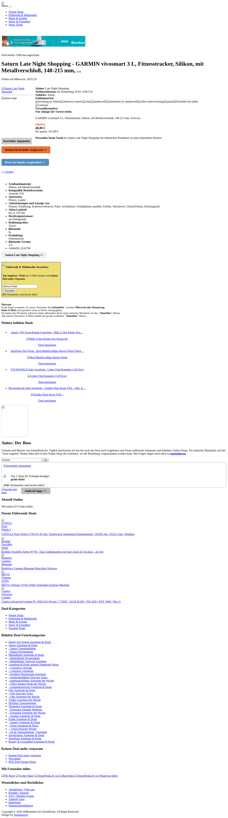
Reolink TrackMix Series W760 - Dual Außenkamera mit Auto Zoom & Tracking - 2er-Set (52, 551)
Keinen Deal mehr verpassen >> (26, 150)
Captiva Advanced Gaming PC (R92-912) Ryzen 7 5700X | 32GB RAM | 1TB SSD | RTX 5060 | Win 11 (61, 601)
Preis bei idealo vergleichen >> (25, 162)
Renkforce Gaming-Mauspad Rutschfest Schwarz (29, 568)
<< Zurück (7, 171)
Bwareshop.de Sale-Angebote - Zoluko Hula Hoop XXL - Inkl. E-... (47, 388)
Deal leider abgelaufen (16, 141)
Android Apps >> (36, 491)
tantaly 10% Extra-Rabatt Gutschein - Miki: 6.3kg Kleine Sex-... (47, 332)
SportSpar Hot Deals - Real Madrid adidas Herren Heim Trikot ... (47, 351)
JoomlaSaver (21, 814)
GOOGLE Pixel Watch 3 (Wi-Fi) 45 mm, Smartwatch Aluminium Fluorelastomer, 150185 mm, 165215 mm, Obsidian (67, 534)
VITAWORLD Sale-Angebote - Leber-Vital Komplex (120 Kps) (47, 369)
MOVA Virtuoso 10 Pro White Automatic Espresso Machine (35, 585)
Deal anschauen (47, 344)
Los (45, 460)
